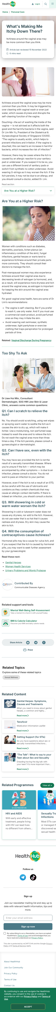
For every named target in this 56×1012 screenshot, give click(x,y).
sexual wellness (11, 677)
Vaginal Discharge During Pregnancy (31, 340)
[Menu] (52, 4)
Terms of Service (19, 946)
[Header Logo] (9, 4)
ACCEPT (28, 1006)
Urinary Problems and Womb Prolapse (25, 570)
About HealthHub (12, 961)
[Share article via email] (28, 642)
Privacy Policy (37, 938)
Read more (22, 715)
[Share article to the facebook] (44, 642)
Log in (37, 4)
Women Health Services (18, 566)
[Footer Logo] (28, 859)
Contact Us (9, 985)
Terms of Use (22, 936)
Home (5, 12)
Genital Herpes (13, 562)
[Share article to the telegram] (36, 642)
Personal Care (17, 12)
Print (30, 649)
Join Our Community (13, 967)
